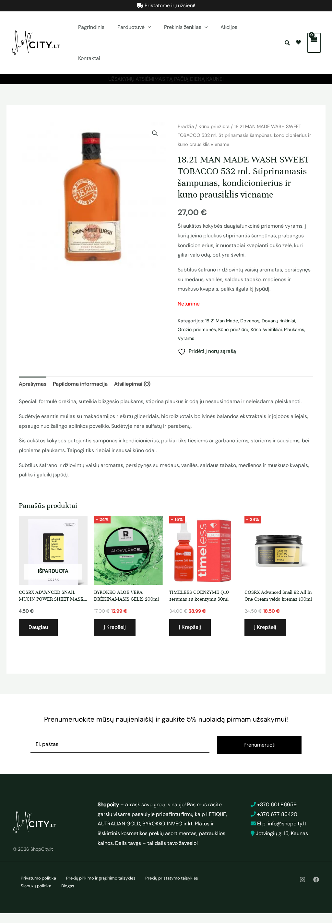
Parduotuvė (131, 27)
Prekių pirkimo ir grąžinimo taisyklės (101, 878)
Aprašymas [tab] (32, 383)
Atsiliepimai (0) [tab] (132, 383)
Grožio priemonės (197, 329)
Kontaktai (89, 58)
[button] (148, 27)
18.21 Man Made (221, 321)
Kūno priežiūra (214, 126)
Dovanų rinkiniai (278, 321)
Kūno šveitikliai (266, 329)
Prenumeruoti (259, 744)
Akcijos (228, 27)
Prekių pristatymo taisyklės (171, 878)
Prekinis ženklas (182, 27)
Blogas (67, 886)
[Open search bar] (288, 43)
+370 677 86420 (277, 814)
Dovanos (249, 321)
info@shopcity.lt (287, 823)
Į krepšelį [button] (115, 627)
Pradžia (186, 126)
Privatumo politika (38, 878)
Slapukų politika (36, 886)
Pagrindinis (91, 27)
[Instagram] (302, 879)
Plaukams (294, 329)
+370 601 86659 (277, 804)
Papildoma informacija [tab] (80, 383)
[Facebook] (316, 879)
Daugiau (38, 627)
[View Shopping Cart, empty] (314, 43)
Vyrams (186, 338)
